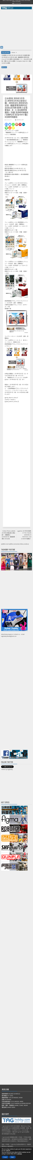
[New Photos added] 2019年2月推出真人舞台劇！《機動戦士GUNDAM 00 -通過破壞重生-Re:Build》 (8, 535)
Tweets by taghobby (7, 769)
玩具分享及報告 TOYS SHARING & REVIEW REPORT (16, 1103)
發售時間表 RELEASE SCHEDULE (11, 1094)
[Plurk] (16, 124)
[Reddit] (9, 127)
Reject (12, 1157)
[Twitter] (9, 124)
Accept (5, 1157)
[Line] (6, 127)
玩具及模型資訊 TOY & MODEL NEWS (12, 1101)
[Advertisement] (16, 27)
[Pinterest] (20, 124)
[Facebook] (6, 124)
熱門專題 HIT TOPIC (7, 1095)
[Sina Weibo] (13, 127)
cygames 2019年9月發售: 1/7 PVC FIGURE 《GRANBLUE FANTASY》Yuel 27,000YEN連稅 (24, 535)
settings (19, 1154)
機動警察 (19, 120)
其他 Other (4, 67)
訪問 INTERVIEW (6, 1099)
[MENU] (1, 47)
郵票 (22, 120)
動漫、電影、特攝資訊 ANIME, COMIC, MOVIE (15, 1105)
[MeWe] (23, 124)
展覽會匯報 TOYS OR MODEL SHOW (12, 1097)
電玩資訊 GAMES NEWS (8, 1107)
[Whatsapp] (13, 124)
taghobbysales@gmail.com (8, 636)
